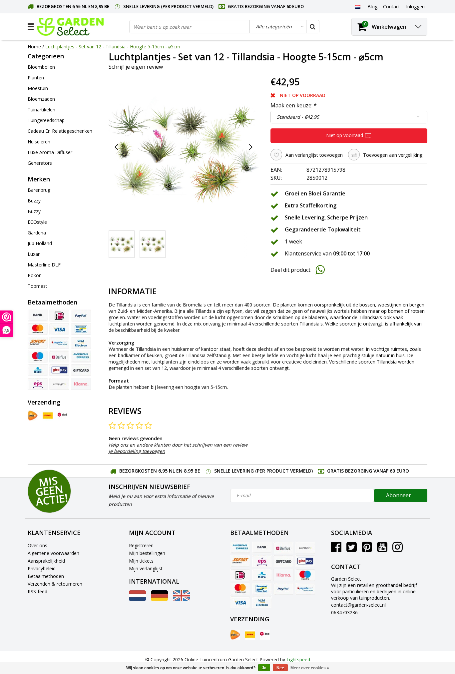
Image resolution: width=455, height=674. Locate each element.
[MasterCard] (38, 329)
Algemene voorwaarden (53, 553)
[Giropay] (59, 370)
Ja (264, 668)
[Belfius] (59, 357)
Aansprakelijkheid (46, 561)
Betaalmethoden (46, 576)
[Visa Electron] (81, 343)
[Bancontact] (81, 329)
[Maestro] (38, 357)
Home (34, 46)
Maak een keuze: (293, 105)
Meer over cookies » (309, 668)
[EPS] (38, 384)
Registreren (141, 545)
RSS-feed (37, 591)
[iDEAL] (59, 315)
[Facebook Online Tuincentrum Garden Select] (336, 549)
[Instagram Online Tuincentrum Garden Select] (397, 549)
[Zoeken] (312, 27)
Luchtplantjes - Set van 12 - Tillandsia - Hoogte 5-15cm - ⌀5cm (112, 46)
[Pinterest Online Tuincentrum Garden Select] (367, 549)
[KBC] (38, 370)
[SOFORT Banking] (38, 343)
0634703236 (344, 612)
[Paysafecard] (59, 343)
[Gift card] (81, 370)
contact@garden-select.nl (358, 605)
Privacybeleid (42, 568)
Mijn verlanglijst (146, 568)
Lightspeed (298, 659)
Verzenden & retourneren (55, 584)
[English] (181, 599)
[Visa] (59, 329)
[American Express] (81, 357)
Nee (280, 668)
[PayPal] (81, 315)
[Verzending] (33, 416)
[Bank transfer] (38, 315)
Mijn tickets (141, 561)
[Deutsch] (159, 599)
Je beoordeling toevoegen (137, 451)
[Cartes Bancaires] (59, 384)
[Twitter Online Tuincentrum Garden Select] (351, 549)
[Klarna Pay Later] (81, 384)
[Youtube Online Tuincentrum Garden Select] (382, 549)
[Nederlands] (357, 6)
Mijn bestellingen (147, 553)
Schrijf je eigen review (136, 66)
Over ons (37, 545)
